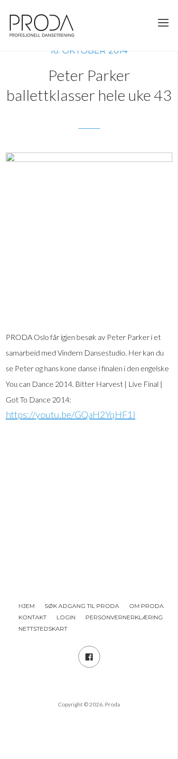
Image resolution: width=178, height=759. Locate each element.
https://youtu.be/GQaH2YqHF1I (70, 414)
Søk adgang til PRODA (82, 605)
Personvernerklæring (124, 617)
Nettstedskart (43, 628)
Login (65, 617)
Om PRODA (146, 605)
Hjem (27, 605)
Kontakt (33, 617)
